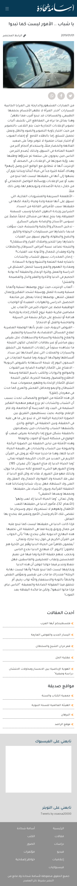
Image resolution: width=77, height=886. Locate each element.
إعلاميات (58, 859)
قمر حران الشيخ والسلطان (53, 646)
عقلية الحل (63, 657)
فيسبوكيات (56, 867)
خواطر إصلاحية (25, 859)
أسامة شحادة (26, 828)
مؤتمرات (29, 852)
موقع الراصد (62, 724)
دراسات (59, 844)
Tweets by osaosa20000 (56, 814)
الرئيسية (58, 828)
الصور (31, 844)
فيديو (60, 852)
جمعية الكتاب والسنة (56, 696)
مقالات (59, 836)
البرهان (65, 715)
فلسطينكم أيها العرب (55, 623)
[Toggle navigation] (7, 8)
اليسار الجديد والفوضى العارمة (50, 635)
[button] (70, 96)
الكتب (31, 836)
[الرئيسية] (55, 8)
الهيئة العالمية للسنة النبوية (51, 705)
